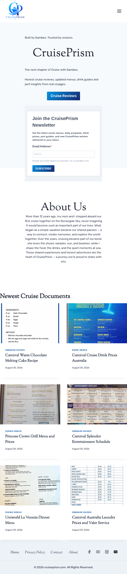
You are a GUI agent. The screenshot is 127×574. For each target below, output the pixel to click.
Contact (57, 552)
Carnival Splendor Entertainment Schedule (91, 439)
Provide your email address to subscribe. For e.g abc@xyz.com (60, 161)
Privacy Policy (35, 552)
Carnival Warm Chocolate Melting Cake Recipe (26, 358)
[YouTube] (98, 551)
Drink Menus (79, 350)
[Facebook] (89, 551)
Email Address (41, 146)
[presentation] (30, 323)
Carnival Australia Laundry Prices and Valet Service (93, 520)
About (73, 552)
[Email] (115, 551)
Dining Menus (13, 431)
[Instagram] (106, 551)
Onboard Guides (15, 350)
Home (15, 552)
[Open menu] (119, 11)
